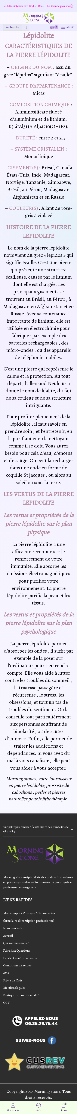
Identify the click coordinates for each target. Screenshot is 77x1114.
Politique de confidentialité (21, 995)
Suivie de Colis (12, 980)
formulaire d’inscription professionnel (28, 921)
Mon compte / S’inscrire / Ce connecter (29, 913)
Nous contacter (13, 928)
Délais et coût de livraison (20, 958)
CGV (6, 1003)
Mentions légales (14, 988)
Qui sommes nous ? (16, 943)
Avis (6, 973)
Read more (35, 6)
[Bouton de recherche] (25, 27)
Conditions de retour (17, 965)
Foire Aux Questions (16, 950)
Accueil (8, 936)
